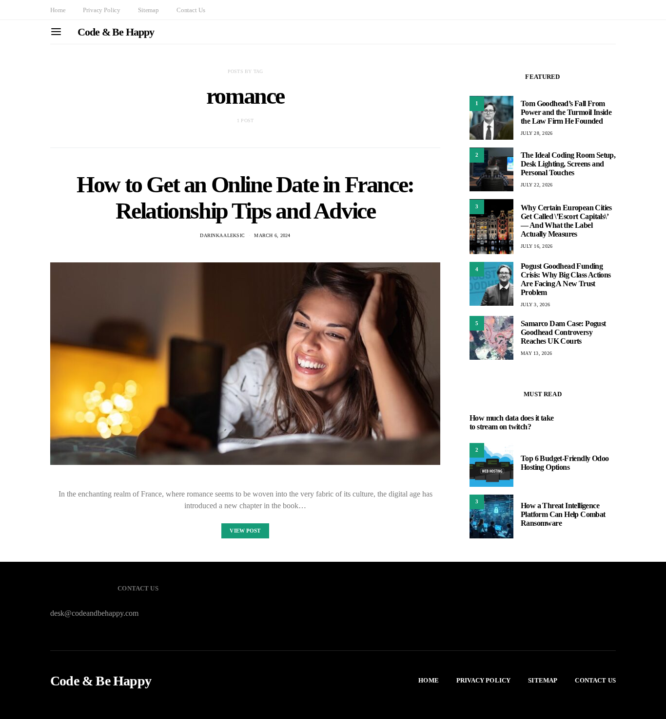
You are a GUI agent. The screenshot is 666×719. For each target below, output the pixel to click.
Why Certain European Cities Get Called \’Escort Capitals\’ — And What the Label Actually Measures (566, 220)
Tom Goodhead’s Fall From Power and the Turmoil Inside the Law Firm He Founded (566, 112)
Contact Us (190, 10)
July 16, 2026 (536, 246)
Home (57, 10)
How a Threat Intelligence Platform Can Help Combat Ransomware (563, 514)
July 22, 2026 (536, 184)
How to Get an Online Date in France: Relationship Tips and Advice (245, 197)
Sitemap (148, 10)
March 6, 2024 (272, 235)
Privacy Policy (101, 10)
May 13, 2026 (536, 352)
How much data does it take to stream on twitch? (511, 422)
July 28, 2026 (536, 133)
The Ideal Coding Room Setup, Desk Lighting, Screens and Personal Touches (568, 164)
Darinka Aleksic (222, 235)
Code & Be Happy (116, 32)
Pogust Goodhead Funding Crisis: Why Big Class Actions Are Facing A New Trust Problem (566, 279)
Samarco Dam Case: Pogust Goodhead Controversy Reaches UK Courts (563, 332)
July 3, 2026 (535, 304)
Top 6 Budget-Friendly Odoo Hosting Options (564, 462)
